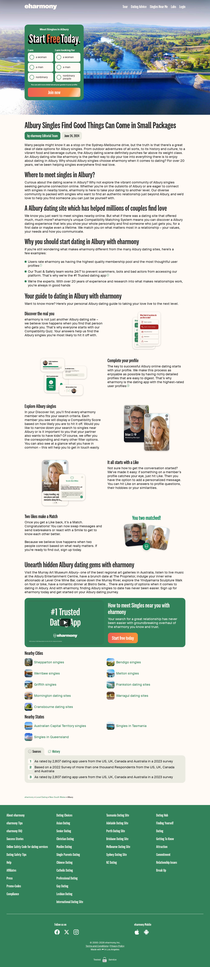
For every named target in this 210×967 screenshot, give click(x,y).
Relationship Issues (166, 862)
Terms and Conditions (97, 946)
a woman (41, 57)
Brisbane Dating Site (117, 838)
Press (10, 878)
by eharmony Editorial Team (42, 135)
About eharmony (16, 815)
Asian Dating (63, 823)
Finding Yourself (164, 823)
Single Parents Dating (68, 854)
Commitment (163, 854)
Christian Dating (65, 838)
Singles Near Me (159, 6)
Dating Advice (139, 6)
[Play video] (65, 622)
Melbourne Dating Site (118, 846)
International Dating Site (69, 901)
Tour (125, 6)
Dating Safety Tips (16, 854)
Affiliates (11, 870)
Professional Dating (67, 878)
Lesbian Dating (64, 893)
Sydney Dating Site (116, 854)
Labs (173, 6)
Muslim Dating (64, 846)
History (56, 751)
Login (182, 6)
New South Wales (57, 797)
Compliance (13, 893)
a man (39, 67)
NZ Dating (111, 862)
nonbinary (42, 77)
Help (9, 862)
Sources (36, 751)
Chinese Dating (64, 862)
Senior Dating (63, 830)
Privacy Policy (117, 946)
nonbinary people (69, 77)
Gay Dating (62, 885)
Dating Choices (64, 815)
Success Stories (15, 838)
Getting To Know (165, 838)
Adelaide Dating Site (117, 823)
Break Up (161, 870)
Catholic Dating (64, 870)
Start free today (123, 638)
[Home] (41, 7)
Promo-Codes (14, 885)
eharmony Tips (15, 823)
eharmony (29, 797)
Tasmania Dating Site (117, 815)
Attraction (161, 846)
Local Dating (41, 797)
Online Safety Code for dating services (27, 846)
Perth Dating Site (115, 830)
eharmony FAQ (14, 830)
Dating (159, 830)
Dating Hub (162, 815)
